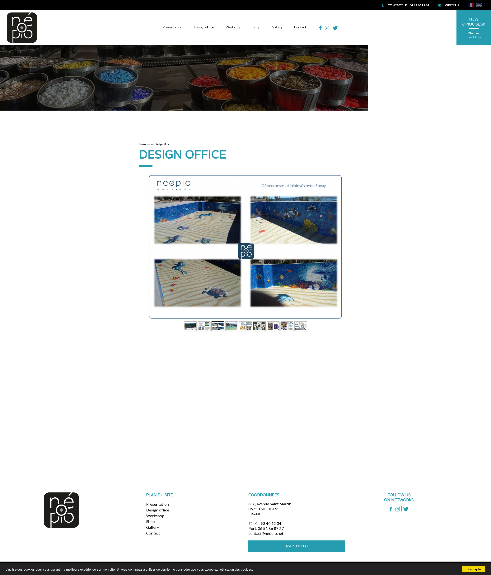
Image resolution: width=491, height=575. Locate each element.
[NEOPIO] (22, 27)
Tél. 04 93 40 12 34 (264, 523)
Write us (452, 5)
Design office (204, 27)
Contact (300, 27)
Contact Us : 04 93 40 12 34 (408, 5)
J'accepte (474, 569)
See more (244, 445)
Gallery (277, 27)
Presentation (172, 27)
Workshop (233, 27)
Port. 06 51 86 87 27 (266, 528)
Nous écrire (296, 546)
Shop (256, 27)
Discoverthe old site (474, 35)
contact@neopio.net (265, 533)
